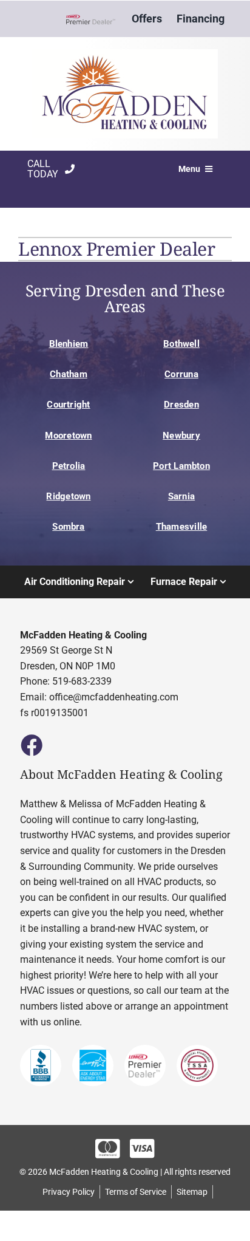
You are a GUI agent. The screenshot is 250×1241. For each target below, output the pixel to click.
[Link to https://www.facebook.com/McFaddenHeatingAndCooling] (31, 745)
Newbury (181, 435)
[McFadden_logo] (125, 54)
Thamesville (182, 526)
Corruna (181, 374)
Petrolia (69, 465)
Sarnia (181, 496)
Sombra (68, 526)
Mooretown (68, 435)
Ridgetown (68, 496)
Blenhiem (69, 343)
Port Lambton (181, 465)
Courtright (68, 404)
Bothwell (181, 343)
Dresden (181, 404)
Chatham (68, 374)
